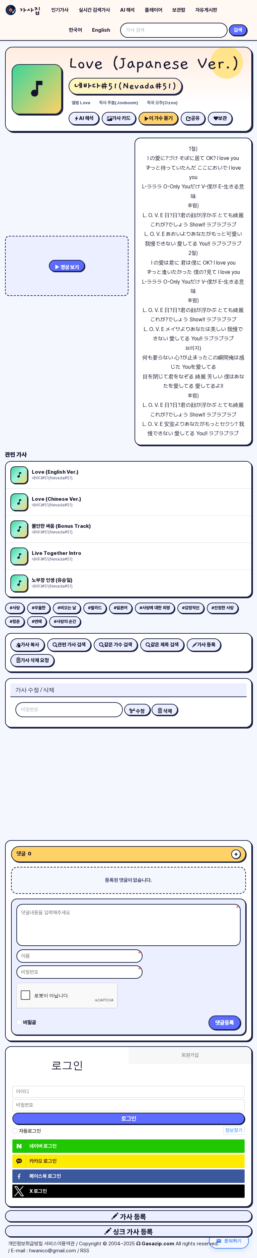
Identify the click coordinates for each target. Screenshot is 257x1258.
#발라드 (95, 607)
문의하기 (233, 1240)
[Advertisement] (128, 781)
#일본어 (120, 607)
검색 (238, 30)
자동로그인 (30, 1131)
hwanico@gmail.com (52, 1251)
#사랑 (15, 607)
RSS (84, 1251)
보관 (222, 118)
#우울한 (39, 607)
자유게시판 (206, 10)
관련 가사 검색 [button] (72, 645)
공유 (195, 118)
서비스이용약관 (59, 1244)
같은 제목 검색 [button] (165, 645)
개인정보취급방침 (25, 1244)
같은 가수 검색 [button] (118, 645)
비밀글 (29, 1022)
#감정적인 (190, 607)
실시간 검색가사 (94, 10)
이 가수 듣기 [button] (161, 118)
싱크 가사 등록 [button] (132, 1232)
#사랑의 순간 (65, 621)
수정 (140, 711)
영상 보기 (69, 267)
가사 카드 (121, 118)
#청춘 (15, 621)
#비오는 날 (67, 607)
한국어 (75, 30)
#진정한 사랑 (222, 607)
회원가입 (190, 1055)
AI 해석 (127, 10)
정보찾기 (234, 1130)
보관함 (178, 10)
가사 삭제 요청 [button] (35, 660)
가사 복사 (30, 645)
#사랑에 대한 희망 (155, 607)
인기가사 (60, 10)
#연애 (37, 621)
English (101, 30)
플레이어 (153, 10)
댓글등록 (224, 1022)
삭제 (167, 711)
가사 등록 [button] (132, 1217)
